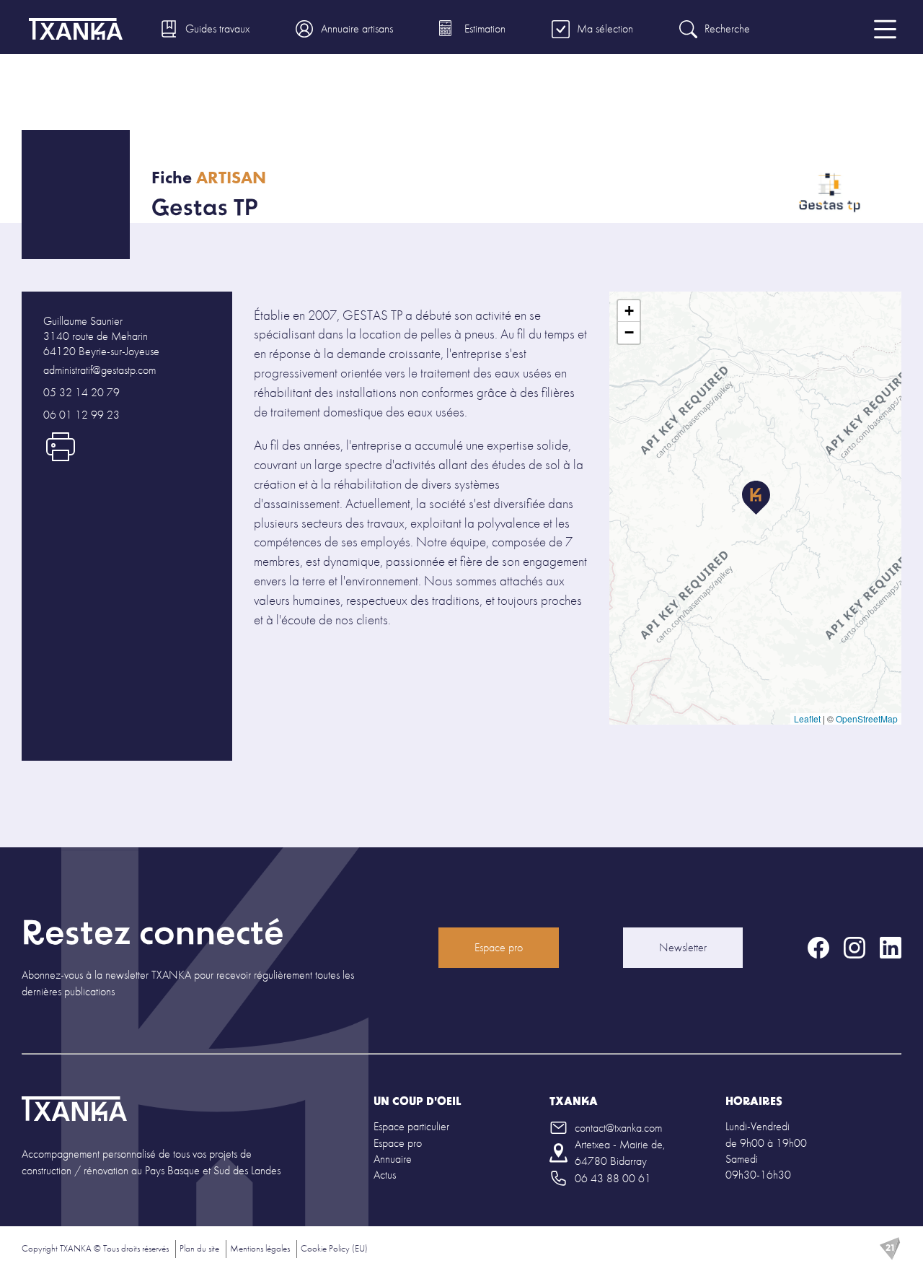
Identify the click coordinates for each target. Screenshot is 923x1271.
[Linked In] (890, 947)
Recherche (727, 28)
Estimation (484, 28)
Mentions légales (260, 1248)
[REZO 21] (889, 1248)
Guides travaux (217, 28)
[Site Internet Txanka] (76, 29)
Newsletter (683, 947)
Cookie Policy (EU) (334, 1248)
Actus (385, 1174)
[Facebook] (818, 947)
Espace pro (498, 947)
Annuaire (393, 1158)
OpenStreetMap (867, 718)
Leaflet (807, 718)
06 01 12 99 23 (81, 414)
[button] (756, 498)
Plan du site (199, 1248)
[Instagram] (854, 947)
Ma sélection (605, 28)
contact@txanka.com (618, 1127)
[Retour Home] (74, 1110)
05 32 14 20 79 (81, 392)
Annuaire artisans (357, 28)
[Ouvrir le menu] (885, 29)
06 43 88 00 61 (613, 1178)
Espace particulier (411, 1126)
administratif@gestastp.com (99, 369)
